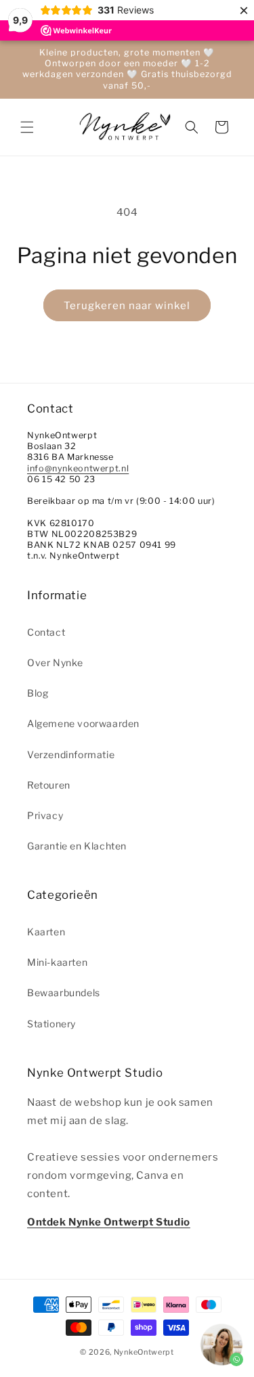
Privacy (45, 815)
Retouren (48, 785)
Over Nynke (55, 662)
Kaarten (46, 931)
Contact (46, 632)
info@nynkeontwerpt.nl (78, 468)
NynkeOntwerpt (144, 1352)
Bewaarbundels (63, 992)
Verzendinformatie (70, 754)
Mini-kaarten (57, 962)
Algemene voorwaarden (83, 723)
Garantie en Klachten (77, 845)
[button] (27, 127)
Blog (37, 693)
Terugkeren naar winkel (127, 306)
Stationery (51, 1023)
